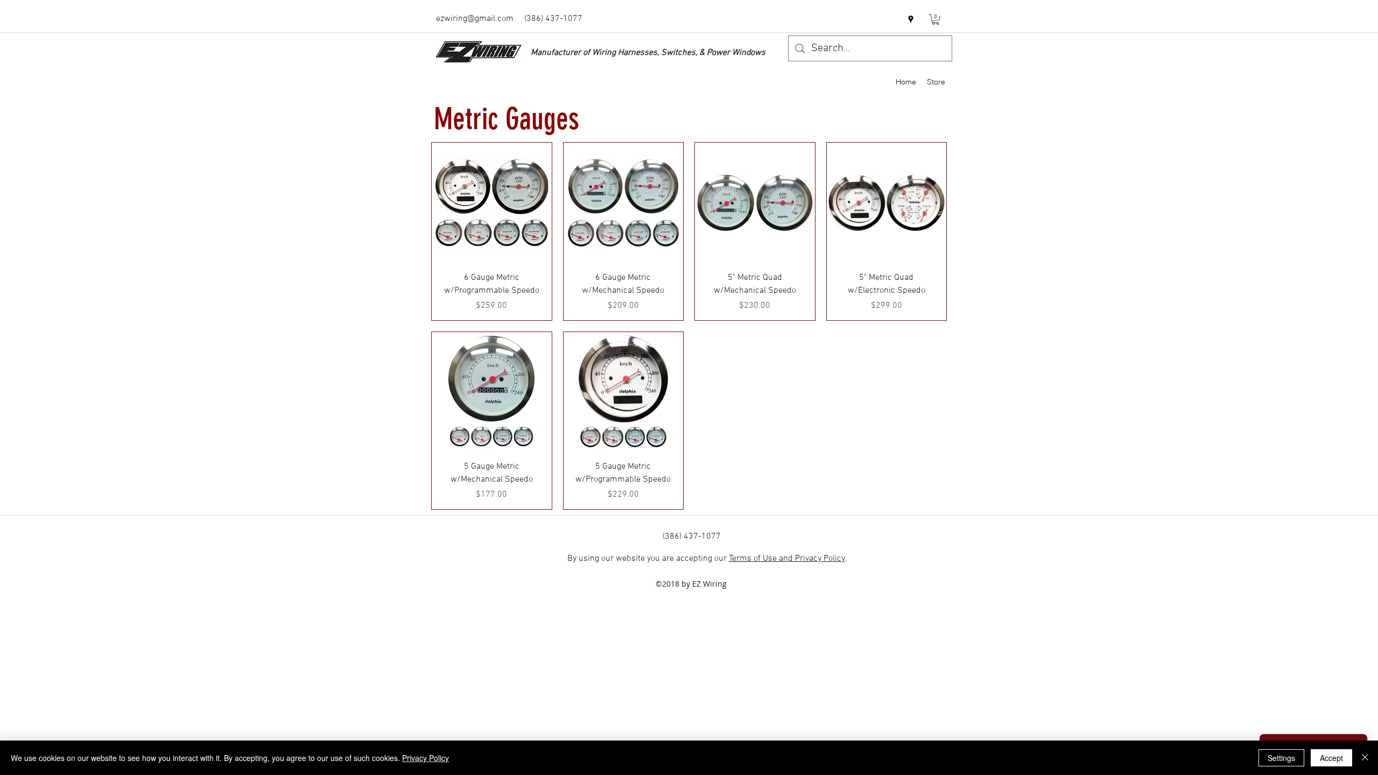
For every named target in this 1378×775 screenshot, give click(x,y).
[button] (935, 19)
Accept (1331, 757)
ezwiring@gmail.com (475, 18)
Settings (1281, 757)
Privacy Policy (425, 757)
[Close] (1365, 757)
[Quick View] (492, 203)
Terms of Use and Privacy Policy (787, 558)
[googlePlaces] (910, 19)
